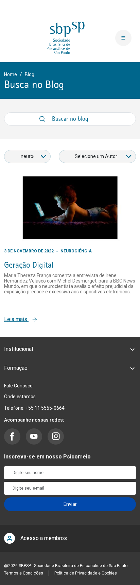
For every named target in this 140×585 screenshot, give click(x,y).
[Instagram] (56, 436)
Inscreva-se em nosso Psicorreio (47, 456)
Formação (16, 368)
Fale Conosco (18, 385)
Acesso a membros (43, 538)
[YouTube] (34, 436)
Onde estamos (20, 396)
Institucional (18, 349)
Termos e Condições (23, 573)
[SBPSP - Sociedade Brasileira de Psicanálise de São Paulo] (66, 37)
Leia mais (16, 319)
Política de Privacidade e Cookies (85, 573)
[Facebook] (12, 436)
